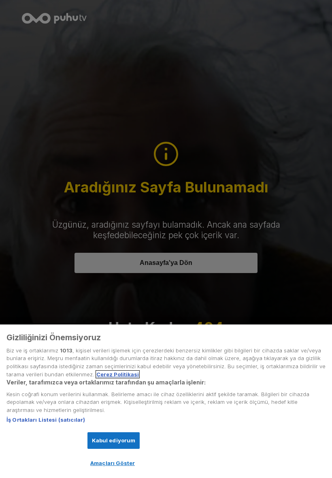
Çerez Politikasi (117, 374)
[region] (166, 401)
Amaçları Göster (112, 463)
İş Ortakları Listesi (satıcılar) (45, 419)
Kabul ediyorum (114, 440)
